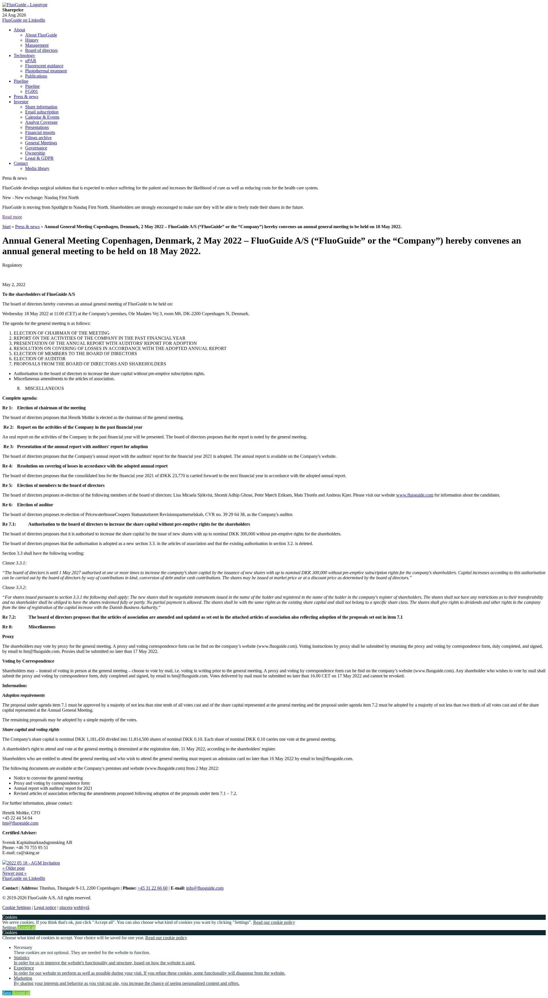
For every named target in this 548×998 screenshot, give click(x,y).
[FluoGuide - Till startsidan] (24, 4)
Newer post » (14, 873)
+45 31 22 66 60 (153, 888)
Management (37, 45)
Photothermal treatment (46, 70)
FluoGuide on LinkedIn (23, 20)
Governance (36, 147)
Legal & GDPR (39, 158)
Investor (21, 101)
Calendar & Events (42, 117)
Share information (41, 106)
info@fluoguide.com (204, 888)
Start (6, 226)
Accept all (26, 927)
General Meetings (41, 142)
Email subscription (42, 112)
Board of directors (41, 50)
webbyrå (81, 907)
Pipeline (21, 81)
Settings (9, 927)
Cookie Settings (16, 907)
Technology (24, 55)
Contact (21, 163)
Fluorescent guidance (44, 65)
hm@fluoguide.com (20, 823)
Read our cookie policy (274, 922)
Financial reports (40, 132)
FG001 (31, 91)
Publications (36, 76)
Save (7, 993)
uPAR (30, 60)
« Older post (13, 868)
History (32, 40)
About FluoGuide (41, 35)
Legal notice (45, 907)
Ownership (35, 153)
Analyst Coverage (41, 122)
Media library (37, 168)
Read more (12, 216)
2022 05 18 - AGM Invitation (33, 863)
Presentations (37, 127)
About (19, 29)
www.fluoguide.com (414, 495)
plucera (65, 907)
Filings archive (38, 137)
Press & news (26, 96)
